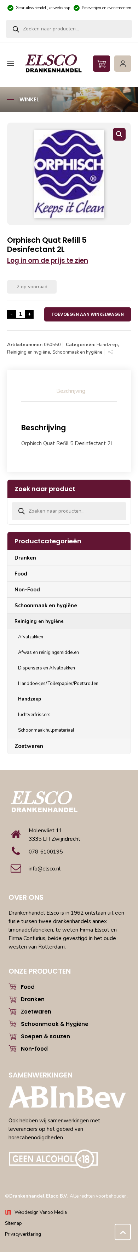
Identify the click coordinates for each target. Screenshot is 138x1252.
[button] (119, 134)
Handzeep (107, 345)
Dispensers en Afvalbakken (46, 668)
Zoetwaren (29, 746)
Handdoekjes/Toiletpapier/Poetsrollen (58, 683)
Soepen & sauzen (45, 1036)
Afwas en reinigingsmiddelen (48, 652)
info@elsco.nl (45, 868)
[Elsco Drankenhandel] (68, 63)
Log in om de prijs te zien (47, 260)
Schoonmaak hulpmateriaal (46, 730)
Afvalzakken (30, 637)
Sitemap (13, 1223)
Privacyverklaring (23, 1234)
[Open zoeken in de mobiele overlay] (69, 29)
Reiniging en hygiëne (28, 352)
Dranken (25, 557)
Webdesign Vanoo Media (41, 1212)
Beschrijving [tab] (70, 391)
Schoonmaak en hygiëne (77, 352)
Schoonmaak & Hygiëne (54, 1024)
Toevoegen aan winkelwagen (87, 314)
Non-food (34, 1048)
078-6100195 (46, 851)
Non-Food (27, 589)
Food (21, 573)
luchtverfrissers (34, 714)
